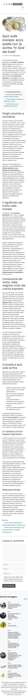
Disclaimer (10, 694)
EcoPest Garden (12, 625)
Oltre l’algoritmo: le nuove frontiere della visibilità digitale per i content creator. (13, 645)
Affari (6, 520)
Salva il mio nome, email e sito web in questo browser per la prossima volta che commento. (13, 579)
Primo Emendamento (16, 354)
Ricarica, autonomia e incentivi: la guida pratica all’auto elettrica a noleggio (14, 606)
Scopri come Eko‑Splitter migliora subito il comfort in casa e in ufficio (15, 666)
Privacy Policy (17, 694)
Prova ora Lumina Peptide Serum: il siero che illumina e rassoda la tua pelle (14, 675)
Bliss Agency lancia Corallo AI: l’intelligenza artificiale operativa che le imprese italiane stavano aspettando (14, 635)
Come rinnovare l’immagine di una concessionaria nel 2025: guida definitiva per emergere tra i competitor (15, 656)
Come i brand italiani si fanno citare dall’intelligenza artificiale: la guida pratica (14, 616)
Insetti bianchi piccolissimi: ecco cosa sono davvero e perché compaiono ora (13, 530)
